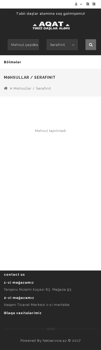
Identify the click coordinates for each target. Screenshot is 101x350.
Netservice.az (55, 341)
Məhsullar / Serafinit (32, 88)
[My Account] (79, 4)
